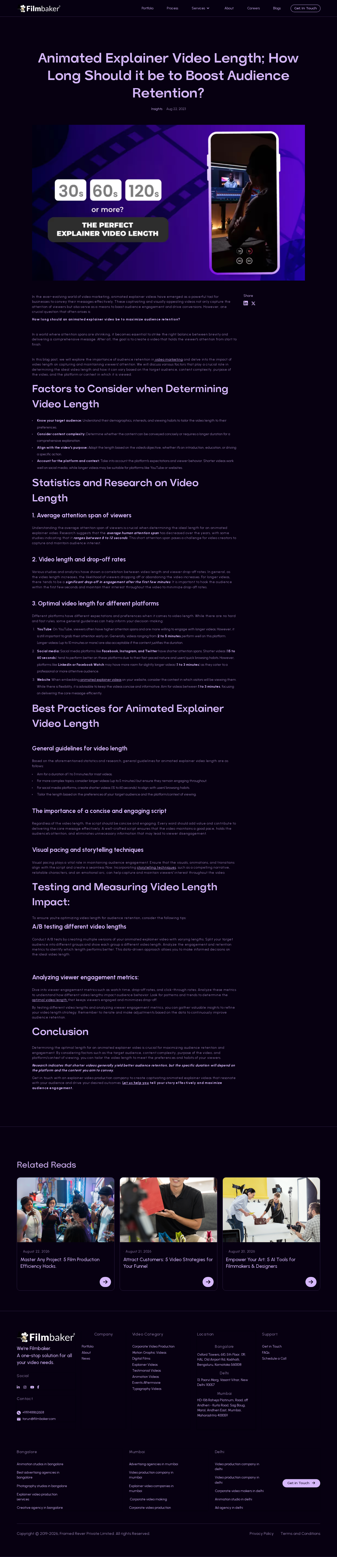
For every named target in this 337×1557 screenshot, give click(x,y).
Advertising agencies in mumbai (153, 1464)
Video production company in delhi (237, 1466)
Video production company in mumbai (151, 1474)
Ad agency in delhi (229, 1507)
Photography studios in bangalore (42, 1486)
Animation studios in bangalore (40, 1464)
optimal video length (50, 1000)
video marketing (168, 359)
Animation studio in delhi (233, 1499)
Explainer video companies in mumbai (151, 1488)
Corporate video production (150, 1507)
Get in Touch (301, 1483)
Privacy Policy (262, 1533)
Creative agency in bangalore (40, 1507)
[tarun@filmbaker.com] (19, 1419)
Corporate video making (148, 1499)
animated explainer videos (100, 680)
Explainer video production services (37, 1496)
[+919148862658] (19, 1413)
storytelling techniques (156, 867)
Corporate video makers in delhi (239, 1491)
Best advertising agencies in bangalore (38, 1474)
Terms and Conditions (300, 1533)
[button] (201, 8)
